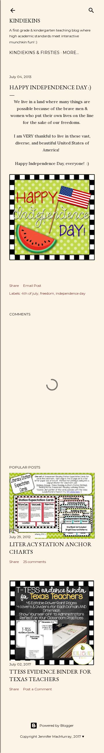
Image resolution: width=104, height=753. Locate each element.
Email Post (32, 285)
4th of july (29, 293)
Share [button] (14, 285)
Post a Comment (37, 689)
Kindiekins (24, 20)
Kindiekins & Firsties (34, 52)
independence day (71, 293)
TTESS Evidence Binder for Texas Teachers (50, 675)
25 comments (34, 561)
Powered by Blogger (57, 725)
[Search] (91, 9)
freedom (47, 293)
